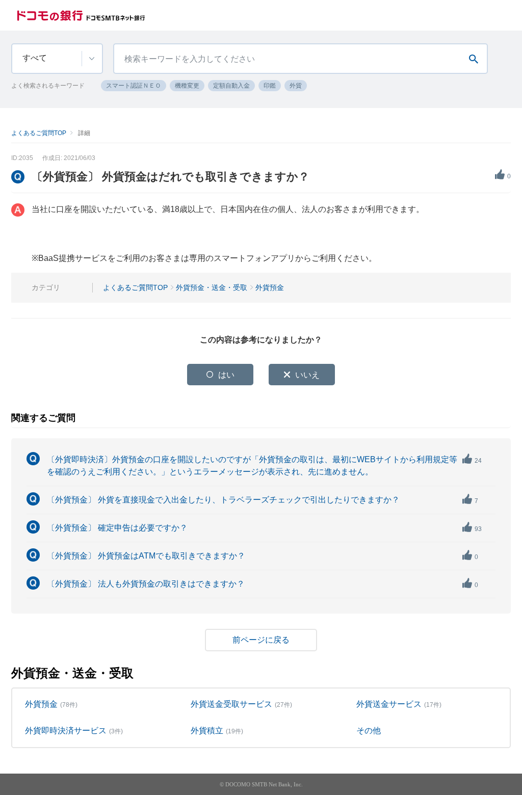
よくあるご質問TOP (38, 133)
